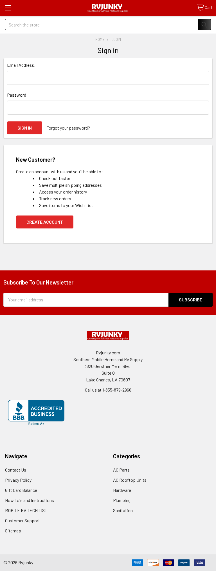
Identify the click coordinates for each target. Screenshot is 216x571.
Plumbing (121, 500)
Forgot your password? (68, 127)
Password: (17, 94)
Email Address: (21, 65)
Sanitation (123, 510)
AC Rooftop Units (130, 480)
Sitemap (13, 530)
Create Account (44, 222)
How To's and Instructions (29, 500)
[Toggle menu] (7, 7)
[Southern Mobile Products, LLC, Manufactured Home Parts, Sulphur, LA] (36, 412)
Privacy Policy (18, 480)
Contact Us (15, 469)
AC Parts (121, 469)
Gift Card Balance (21, 490)
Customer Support (22, 520)
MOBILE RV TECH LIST (26, 510)
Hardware (122, 490)
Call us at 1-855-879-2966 (108, 389)
